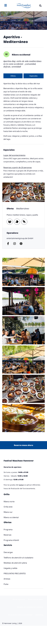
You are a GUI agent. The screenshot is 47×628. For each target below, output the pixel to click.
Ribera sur (8, 512)
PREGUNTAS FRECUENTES (15, 573)
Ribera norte (9, 501)
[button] (40, 5)
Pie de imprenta (19, 599)
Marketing (39, 615)
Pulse (6, 584)
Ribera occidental (11, 517)
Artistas (7, 579)
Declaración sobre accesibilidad (20, 615)
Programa (8, 529)
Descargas (8, 552)
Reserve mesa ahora (23, 445)
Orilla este (8, 507)
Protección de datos (35, 599)
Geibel (21, 485)
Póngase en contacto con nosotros (30, 607)
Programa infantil (11, 540)
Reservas (7, 535)
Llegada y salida (10, 568)
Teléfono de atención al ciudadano (18, 557)
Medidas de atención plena (15, 563)
